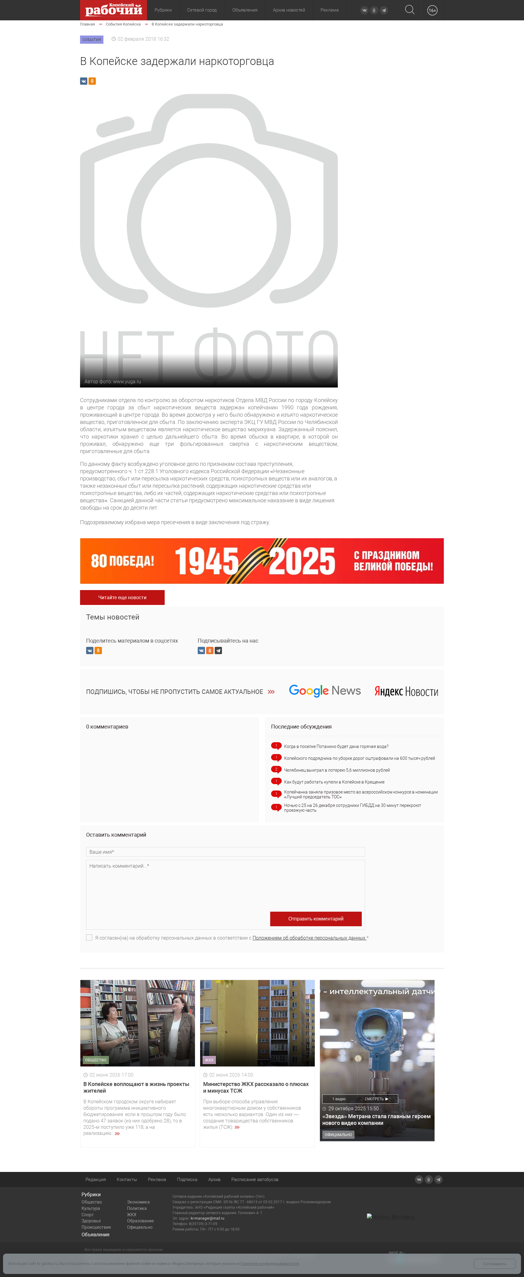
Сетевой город (202, 10)
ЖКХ (131, 1214)
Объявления (244, 10)
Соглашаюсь (494, 1264)
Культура (91, 1208)
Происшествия (96, 1227)
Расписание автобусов (254, 1179)
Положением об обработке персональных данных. (310, 938)
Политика (137, 1208)
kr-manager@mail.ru (207, 1218)
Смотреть (374, 1099)
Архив (214, 1179)
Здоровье (91, 1220)
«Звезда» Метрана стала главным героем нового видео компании (376, 1119)
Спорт (88, 1214)
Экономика (138, 1202)
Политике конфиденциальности (269, 1263)
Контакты (127, 1179)
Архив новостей (289, 10)
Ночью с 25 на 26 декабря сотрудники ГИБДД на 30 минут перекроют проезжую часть (352, 808)
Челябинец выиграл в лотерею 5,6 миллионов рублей (337, 770)
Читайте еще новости (122, 597)
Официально (140, 1227)
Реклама (330, 10)
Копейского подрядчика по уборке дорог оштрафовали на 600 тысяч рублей (359, 758)
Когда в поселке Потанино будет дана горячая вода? (336, 746)
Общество (92, 1202)
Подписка (187, 1179)
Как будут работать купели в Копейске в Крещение (334, 782)
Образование (140, 1220)
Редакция (96, 1179)
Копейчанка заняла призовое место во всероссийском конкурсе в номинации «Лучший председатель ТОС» (361, 794)
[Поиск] (410, 10)
